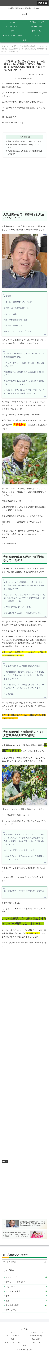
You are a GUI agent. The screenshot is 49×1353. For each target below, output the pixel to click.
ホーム (12, 1332)
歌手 (5, 1161)
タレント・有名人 (12, 1336)
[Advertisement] (24, 184)
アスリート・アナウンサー (12, 1342)
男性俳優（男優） (36, 1336)
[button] (45, 1261)
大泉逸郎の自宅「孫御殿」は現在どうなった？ (24, 141)
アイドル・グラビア (36, 1332)
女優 (24, 1346)
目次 (21, 136)
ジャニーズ (36, 1342)
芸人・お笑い (36, 1339)
